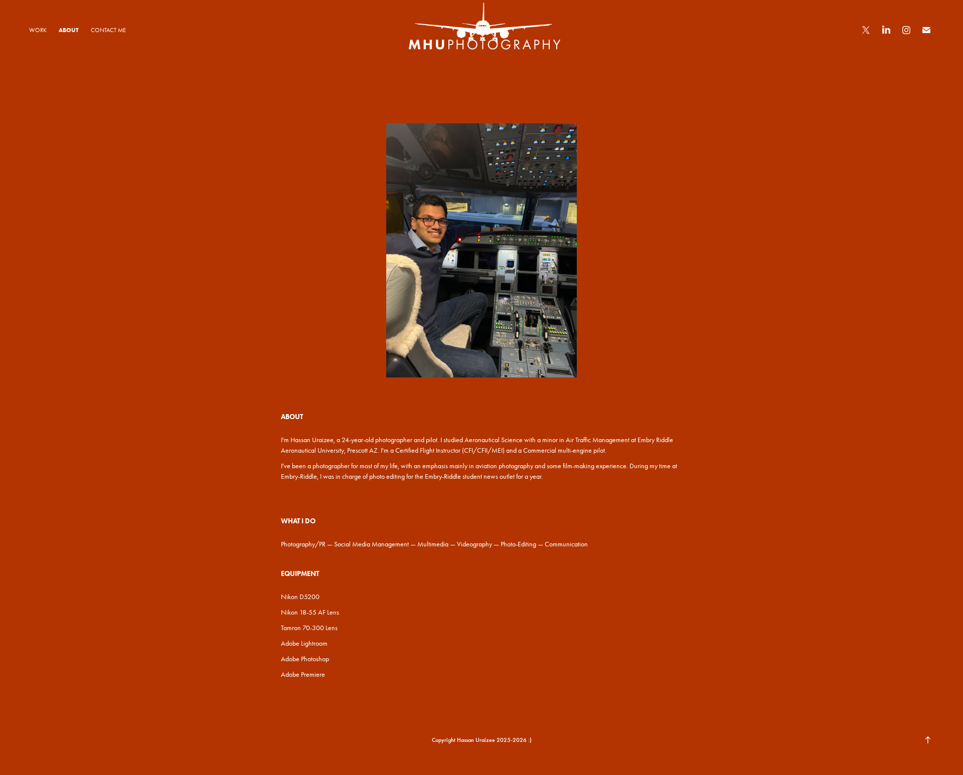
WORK (38, 30)
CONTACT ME (108, 30)
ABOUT (69, 30)
